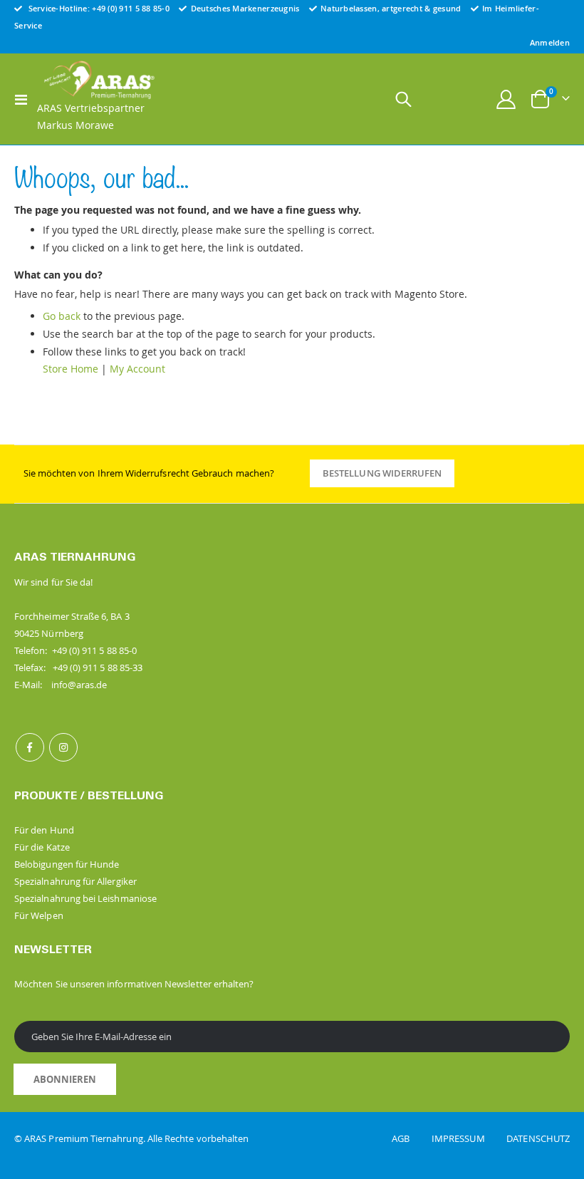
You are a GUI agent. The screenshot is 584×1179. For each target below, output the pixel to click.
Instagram (63, 747)
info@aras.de (79, 684)
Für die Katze (42, 847)
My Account (137, 368)
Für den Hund (44, 830)
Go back (61, 316)
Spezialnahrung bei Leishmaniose (85, 898)
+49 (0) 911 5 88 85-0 (131, 8)
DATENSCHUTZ (538, 1138)
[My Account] (506, 99)
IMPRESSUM (468, 1138)
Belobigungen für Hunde (66, 864)
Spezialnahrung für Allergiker (75, 881)
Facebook (30, 747)
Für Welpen (38, 915)
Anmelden (550, 42)
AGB (410, 1138)
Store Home (70, 368)
